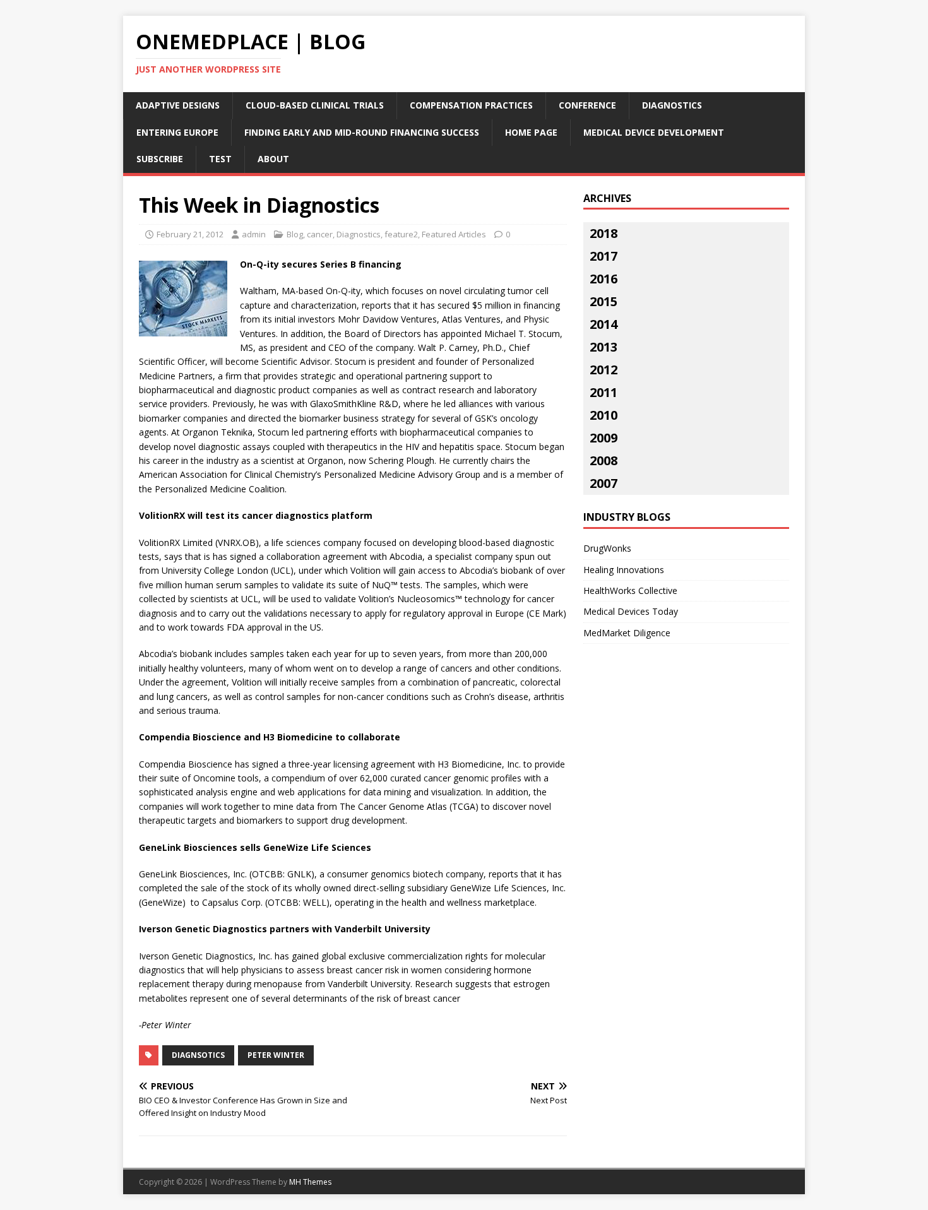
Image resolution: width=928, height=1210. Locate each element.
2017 (603, 255)
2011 (603, 392)
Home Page (531, 132)
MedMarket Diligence (626, 633)
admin (254, 234)
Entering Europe (177, 132)
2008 (603, 460)
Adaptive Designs (178, 105)
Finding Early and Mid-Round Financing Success (361, 132)
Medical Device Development (653, 132)
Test (220, 159)
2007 (603, 483)
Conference (587, 105)
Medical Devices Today (630, 611)
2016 (603, 278)
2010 (603, 415)
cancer (320, 234)
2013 (603, 346)
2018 (603, 233)
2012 (603, 369)
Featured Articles (454, 234)
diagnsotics (198, 1055)
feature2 (401, 234)
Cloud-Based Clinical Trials (315, 105)
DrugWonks (607, 548)
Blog (295, 234)
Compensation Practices (471, 105)
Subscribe (159, 159)
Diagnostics (672, 105)
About (273, 159)
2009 (603, 437)
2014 (603, 324)
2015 (603, 301)
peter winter (275, 1055)
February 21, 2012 (190, 234)
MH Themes (310, 1182)
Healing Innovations (623, 570)
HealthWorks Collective (630, 590)
